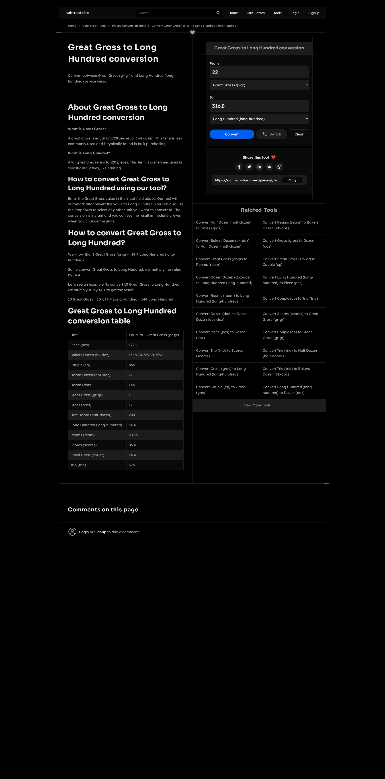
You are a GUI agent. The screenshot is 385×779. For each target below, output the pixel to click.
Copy (292, 180)
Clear (299, 134)
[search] (218, 13)
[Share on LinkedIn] (259, 167)
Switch (275, 134)
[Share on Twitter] (249, 167)
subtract (77, 12)
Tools (278, 13)
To (211, 97)
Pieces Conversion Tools (129, 25)
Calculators (256, 13)
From (214, 63)
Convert (232, 134)
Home (233, 13)
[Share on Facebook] (239, 167)
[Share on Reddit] (269, 167)
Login (295, 13)
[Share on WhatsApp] (279, 167)
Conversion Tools (94, 25)
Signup (313, 13)
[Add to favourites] (192, 32)
